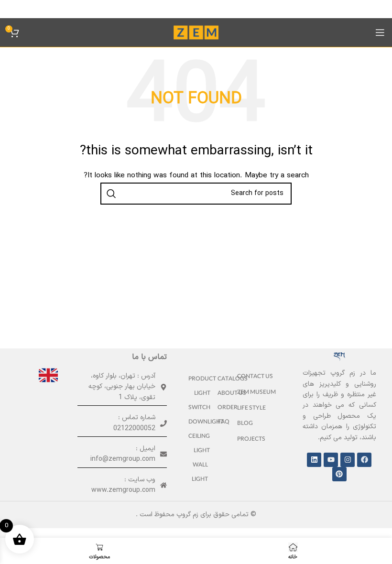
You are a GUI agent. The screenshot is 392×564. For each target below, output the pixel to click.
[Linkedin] (314, 460)
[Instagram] (347, 460)
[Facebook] (364, 460)
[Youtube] (331, 460)
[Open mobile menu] (380, 32)
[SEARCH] (111, 194)
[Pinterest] (339, 474)
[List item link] (259, 377)
